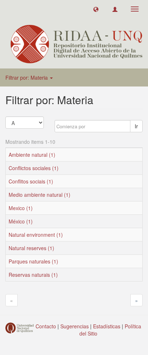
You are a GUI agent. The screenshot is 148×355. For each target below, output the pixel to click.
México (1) (21, 221)
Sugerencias (74, 326)
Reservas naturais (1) (33, 274)
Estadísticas (106, 326)
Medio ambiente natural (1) (39, 194)
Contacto (46, 326)
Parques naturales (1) (33, 261)
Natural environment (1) (36, 234)
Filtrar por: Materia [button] (27, 77)
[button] (95, 9)
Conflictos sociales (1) (34, 168)
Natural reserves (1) (31, 248)
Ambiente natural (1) (32, 154)
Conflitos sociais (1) (31, 181)
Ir (136, 126)
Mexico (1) (21, 208)
